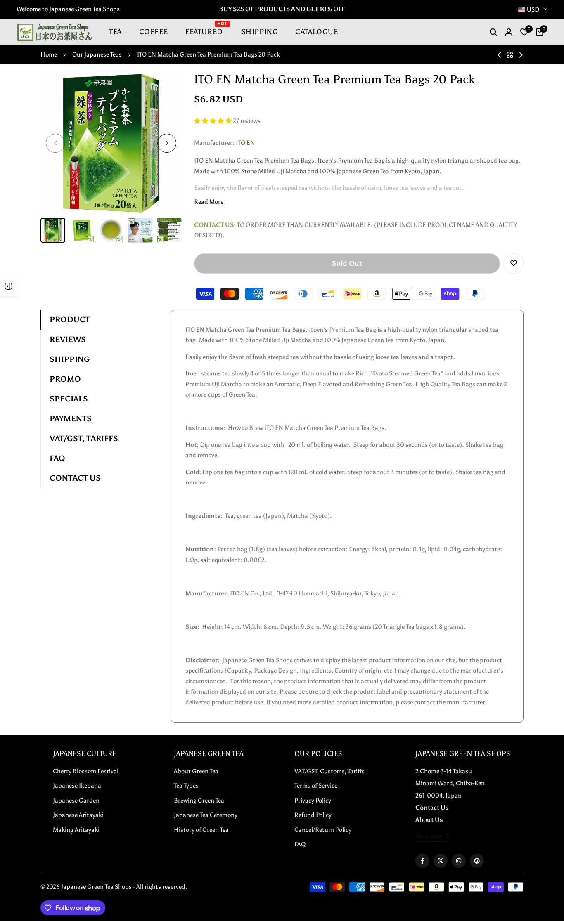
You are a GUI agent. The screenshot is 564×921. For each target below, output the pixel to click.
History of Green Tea (201, 830)
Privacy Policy (312, 800)
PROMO (65, 379)
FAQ (57, 458)
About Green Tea (196, 771)
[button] (213, 121)
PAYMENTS (71, 418)
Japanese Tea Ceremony (205, 815)
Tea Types (186, 785)
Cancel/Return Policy (322, 830)
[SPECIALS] (8, 286)
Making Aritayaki (76, 830)
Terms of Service (315, 785)
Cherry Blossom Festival (85, 771)
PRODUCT (70, 319)
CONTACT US (75, 478)
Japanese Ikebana (77, 785)
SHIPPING (70, 359)
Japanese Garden (76, 800)
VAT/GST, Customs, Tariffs (329, 771)
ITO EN (245, 142)
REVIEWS (68, 339)
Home (48, 54)
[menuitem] (118, 32)
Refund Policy (313, 815)
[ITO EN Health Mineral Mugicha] (499, 55)
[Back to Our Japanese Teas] (510, 55)
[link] (432, 837)
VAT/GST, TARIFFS (84, 438)
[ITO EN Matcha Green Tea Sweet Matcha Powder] (521, 55)
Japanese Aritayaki (78, 815)
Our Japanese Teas (97, 54)
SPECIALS (69, 399)
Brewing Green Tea (199, 800)
